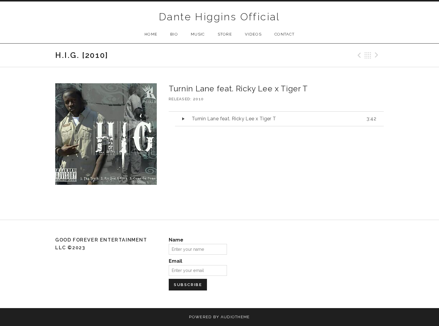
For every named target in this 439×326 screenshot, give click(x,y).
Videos (253, 34)
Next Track (377, 55)
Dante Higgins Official (219, 17)
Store (225, 34)
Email (175, 261)
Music (198, 34)
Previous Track (358, 55)
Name (176, 240)
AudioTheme (235, 317)
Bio (174, 34)
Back (368, 55)
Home (151, 34)
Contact (284, 34)
